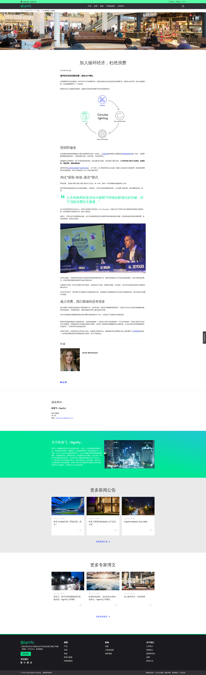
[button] (204, 337)
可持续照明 (136, 331)
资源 (101, 6)
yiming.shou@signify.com (64, 418)
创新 (107, 646)
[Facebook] (21, 662)
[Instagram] (24, 662)
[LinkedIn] (28, 662)
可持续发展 (110, 6)
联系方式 (149, 661)
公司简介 (120, 6)
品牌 (148, 657)
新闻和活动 (150, 653)
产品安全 (182, 673)
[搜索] (183, 6)
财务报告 (108, 653)
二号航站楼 (104, 154)
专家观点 (38, 10)
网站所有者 (150, 673)
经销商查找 (68, 661)
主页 (22, 10)
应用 (95, 6)
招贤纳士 (149, 650)
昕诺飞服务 (68, 657)
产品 (89, 6)
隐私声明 (168, 673)
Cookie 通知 (159, 673)
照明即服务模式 (127, 154)
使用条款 (175, 673)
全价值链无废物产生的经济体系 (78, 168)
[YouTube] (31, 662)
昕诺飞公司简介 (29, 10)
